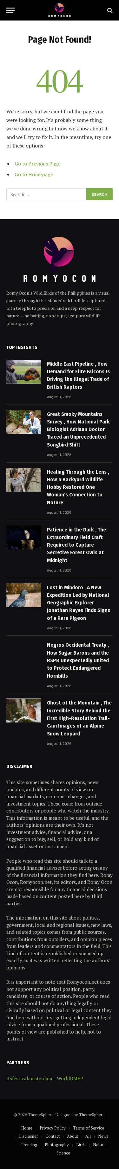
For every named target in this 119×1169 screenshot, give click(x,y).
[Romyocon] (59, 10)
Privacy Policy (53, 1128)
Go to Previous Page (37, 163)
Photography (57, 1145)
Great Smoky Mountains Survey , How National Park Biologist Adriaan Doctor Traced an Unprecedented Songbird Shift (78, 429)
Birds (81, 1145)
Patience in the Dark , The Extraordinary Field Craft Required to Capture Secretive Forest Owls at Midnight (76, 545)
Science (63, 1153)
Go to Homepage (34, 174)
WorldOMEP (70, 1078)
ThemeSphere (92, 1115)
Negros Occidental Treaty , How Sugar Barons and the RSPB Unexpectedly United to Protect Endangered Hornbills (78, 660)
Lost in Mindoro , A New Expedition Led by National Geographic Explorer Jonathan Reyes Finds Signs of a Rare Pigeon (78, 602)
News (103, 1136)
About (72, 1136)
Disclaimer (28, 1136)
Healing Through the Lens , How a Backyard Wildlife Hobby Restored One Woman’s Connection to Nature (78, 487)
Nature (99, 1145)
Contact (52, 1136)
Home (26, 1128)
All (88, 1136)
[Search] (109, 10)
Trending (29, 1145)
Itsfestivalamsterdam (29, 1078)
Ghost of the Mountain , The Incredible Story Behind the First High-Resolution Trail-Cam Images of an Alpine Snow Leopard (79, 718)
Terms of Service (88, 1128)
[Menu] (10, 10)
